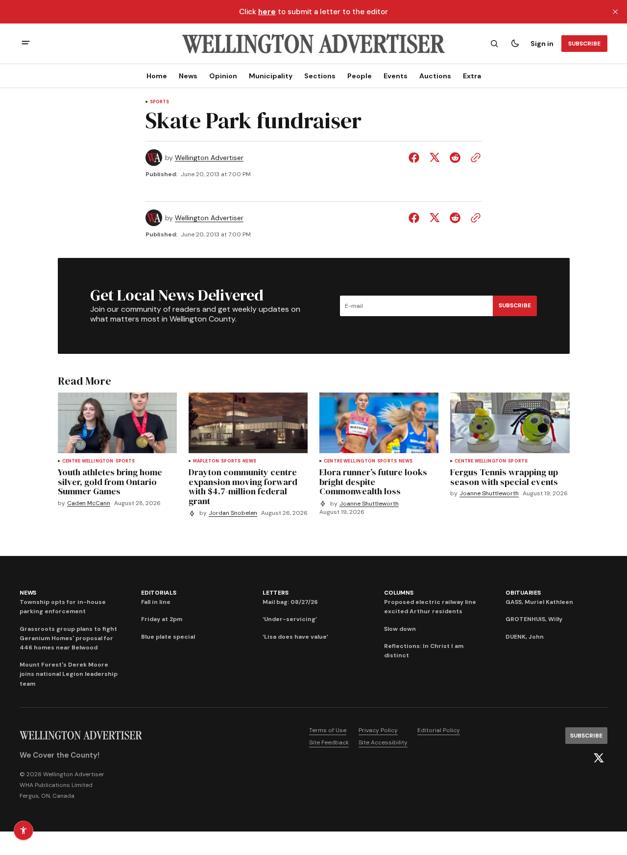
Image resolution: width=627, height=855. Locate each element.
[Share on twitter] (434, 157)
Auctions (435, 75)
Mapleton (206, 461)
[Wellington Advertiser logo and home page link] (313, 43)
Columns (398, 593)
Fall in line (155, 602)
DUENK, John (525, 637)
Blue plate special (168, 637)
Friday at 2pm (161, 619)
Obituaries (523, 593)
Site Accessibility (383, 742)
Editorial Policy (438, 730)
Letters (275, 593)
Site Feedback (329, 742)
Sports (159, 102)
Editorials (158, 593)
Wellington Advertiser (209, 158)
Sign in (542, 43)
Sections (320, 75)
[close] (615, 12)
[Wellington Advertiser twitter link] (598, 758)
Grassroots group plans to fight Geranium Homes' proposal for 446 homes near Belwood (68, 638)
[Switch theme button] (515, 43)
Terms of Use (327, 730)
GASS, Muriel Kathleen (539, 602)
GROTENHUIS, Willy (534, 619)
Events (396, 75)
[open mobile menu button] (26, 44)
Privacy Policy (378, 730)
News (188, 75)
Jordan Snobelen (233, 513)
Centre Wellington (88, 461)
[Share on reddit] (455, 157)
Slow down (400, 629)
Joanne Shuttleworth (369, 504)
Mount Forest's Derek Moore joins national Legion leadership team (69, 674)
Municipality (270, 75)
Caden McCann (88, 503)
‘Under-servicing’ (290, 619)
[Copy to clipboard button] (473, 157)
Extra (472, 75)
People (359, 75)
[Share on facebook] (416, 157)
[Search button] (494, 43)
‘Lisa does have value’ (295, 637)
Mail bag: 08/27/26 (290, 602)
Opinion (223, 75)
